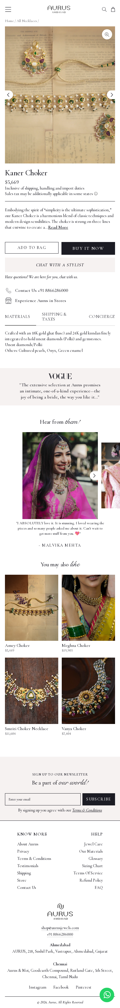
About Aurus (27, 844)
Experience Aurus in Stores (40, 300)
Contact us (26, 887)
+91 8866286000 (60, 934)
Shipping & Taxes (54, 317)
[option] (60, 533)
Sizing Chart (92, 865)
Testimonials (27, 865)
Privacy (23, 851)
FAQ (99, 887)
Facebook (61, 987)
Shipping (24, 873)
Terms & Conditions (87, 810)
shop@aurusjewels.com (60, 927)
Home (9, 21)
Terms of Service (88, 873)
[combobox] (104, 9)
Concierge (102, 316)
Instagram (37, 987)
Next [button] (94, 475)
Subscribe (98, 799)
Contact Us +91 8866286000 (41, 290)
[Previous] (9, 94)
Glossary (96, 858)
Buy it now (88, 248)
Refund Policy (91, 880)
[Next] (111, 94)
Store (22, 880)
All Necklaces (27, 21)
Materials (17, 316)
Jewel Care (93, 844)
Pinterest (83, 987)
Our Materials (91, 851)
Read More (58, 227)
